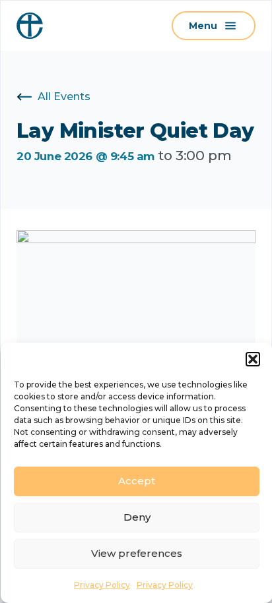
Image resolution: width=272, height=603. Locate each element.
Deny (137, 517)
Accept (136, 480)
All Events (64, 96)
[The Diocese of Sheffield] (30, 26)
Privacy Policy (102, 585)
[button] (252, 359)
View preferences (136, 553)
